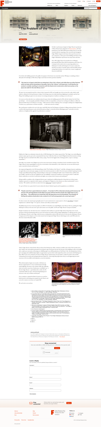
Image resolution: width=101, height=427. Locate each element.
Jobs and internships (18, 412)
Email (31, 382)
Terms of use (23, 419)
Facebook (72, 413)
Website (31, 388)
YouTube (72, 414)
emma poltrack (33, 34)
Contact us (57, 414)
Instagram (81, 413)
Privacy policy (17, 419)
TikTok (80, 414)
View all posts (62, 336)
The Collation (5, 8)
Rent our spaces (36, 414)
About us (16, 410)
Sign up (69, 403)
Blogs (34, 410)
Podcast (34, 412)
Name (31, 377)
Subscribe (57, 348)
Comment (31, 365)
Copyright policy (31, 419)
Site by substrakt (17, 423)
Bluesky (72, 416)
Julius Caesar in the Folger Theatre (38, 149)
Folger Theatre (23, 39)
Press (15, 414)
